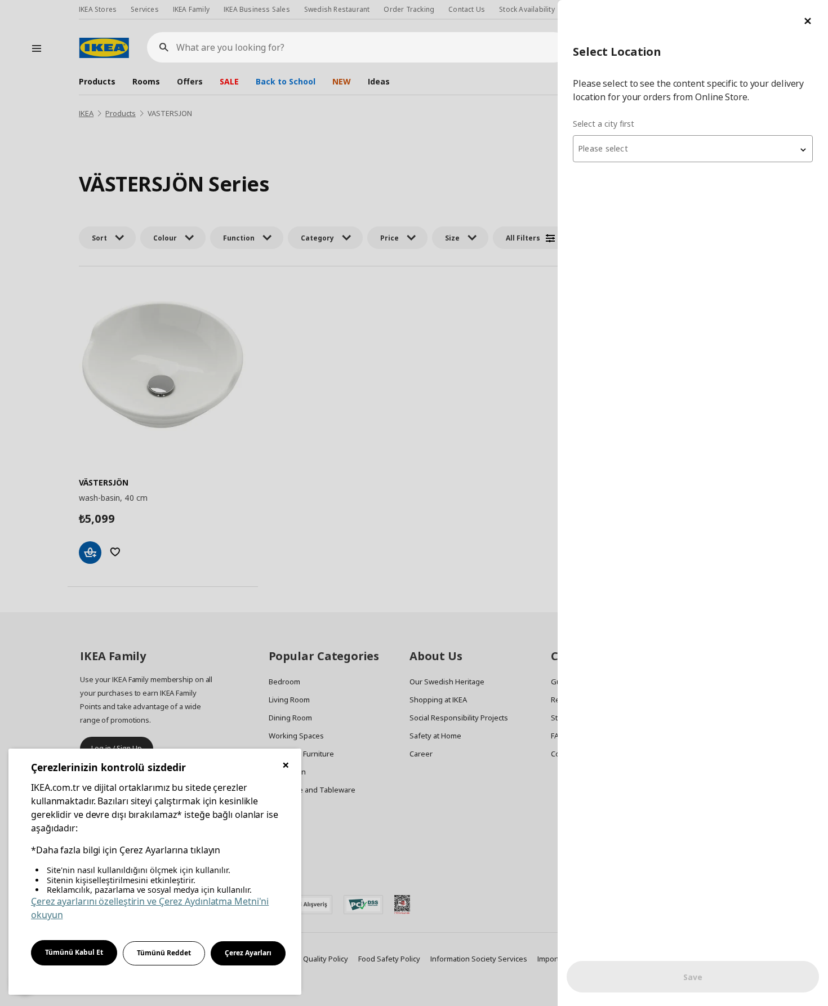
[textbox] (692, 149)
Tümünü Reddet (164, 953)
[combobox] (693, 148)
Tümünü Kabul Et (74, 952)
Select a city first (603, 123)
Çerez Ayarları (248, 953)
